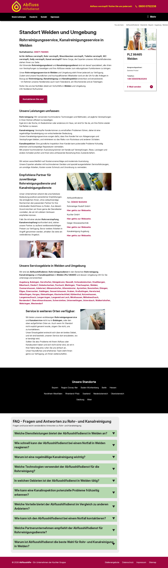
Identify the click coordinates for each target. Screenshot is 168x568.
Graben (70, 291)
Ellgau (22, 291)
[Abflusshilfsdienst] (25, 6)
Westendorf (37, 303)
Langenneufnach (27, 297)
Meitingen (70, 285)
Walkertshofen (102, 300)
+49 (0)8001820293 (137, 79)
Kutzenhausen (89, 294)
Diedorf (34, 285)
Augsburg (24, 282)
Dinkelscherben (46, 285)
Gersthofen (45, 282)
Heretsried (94, 291)
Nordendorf (25, 300)
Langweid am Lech (60, 297)
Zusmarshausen (27, 288)
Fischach (59, 285)
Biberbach (24, 285)
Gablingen (44, 291)
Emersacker (32, 291)
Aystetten (82, 288)
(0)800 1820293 (79, 202)
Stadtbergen (98, 282)
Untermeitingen (74, 300)
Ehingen (103, 288)
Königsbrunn (58, 282)
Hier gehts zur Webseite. (79, 210)
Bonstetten (93, 288)
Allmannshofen (53, 288)
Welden (94, 285)
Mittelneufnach (90, 297)
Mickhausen (76, 297)
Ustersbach (88, 300)
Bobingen (34, 282)
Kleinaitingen (47, 294)
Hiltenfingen (25, 294)
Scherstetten (59, 300)
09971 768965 (41, 52)
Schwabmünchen (82, 282)
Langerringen (43, 297)
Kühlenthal (75, 294)
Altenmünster (69, 288)
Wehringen (24, 303)
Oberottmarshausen (42, 300)
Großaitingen (81, 291)
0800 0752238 (147, 6)
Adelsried (41, 288)
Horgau (36, 294)
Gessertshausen (58, 291)
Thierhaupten (82, 285)
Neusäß (69, 282)
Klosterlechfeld (61, 294)
